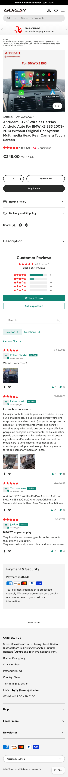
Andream (8, 116)
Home (5, 40)
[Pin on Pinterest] (26, 225)
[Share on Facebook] (20, 225)
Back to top (34, 622)
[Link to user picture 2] (27, 462)
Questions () (32, 332)
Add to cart (45, 178)
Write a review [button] (34, 298)
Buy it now (34, 188)
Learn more (47, 2)
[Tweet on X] (14, 225)
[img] (10, 350)
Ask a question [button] (34, 306)
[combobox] (34, 18)
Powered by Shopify (32, 769)
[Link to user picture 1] (10, 375)
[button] (56, 10)
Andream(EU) (16, 769)
